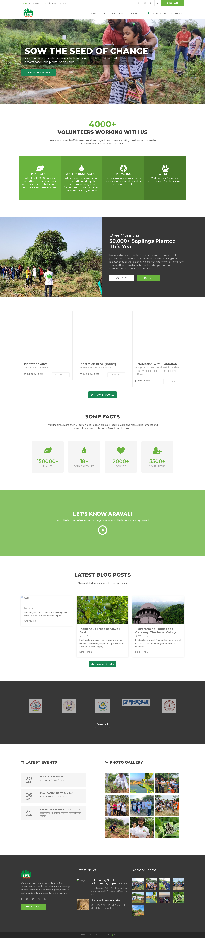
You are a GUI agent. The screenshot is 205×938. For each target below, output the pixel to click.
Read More (29, 621)
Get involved (157, 13)
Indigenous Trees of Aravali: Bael (100, 630)
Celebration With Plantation (156, 364)
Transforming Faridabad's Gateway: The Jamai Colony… (156, 630)
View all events (103, 394)
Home (93, 13)
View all (102, 724)
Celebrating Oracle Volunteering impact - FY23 (109, 882)
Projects (136, 13)
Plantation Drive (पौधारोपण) (98, 364)
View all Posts (104, 664)
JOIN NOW (121, 278)
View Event (60, 375)
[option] (35, 705)
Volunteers (121, 935)
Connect (176, 13)
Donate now (34, 907)
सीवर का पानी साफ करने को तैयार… (106, 900)
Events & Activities (114, 13)
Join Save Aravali (38, 72)
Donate (174, 3)
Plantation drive (36, 364)
